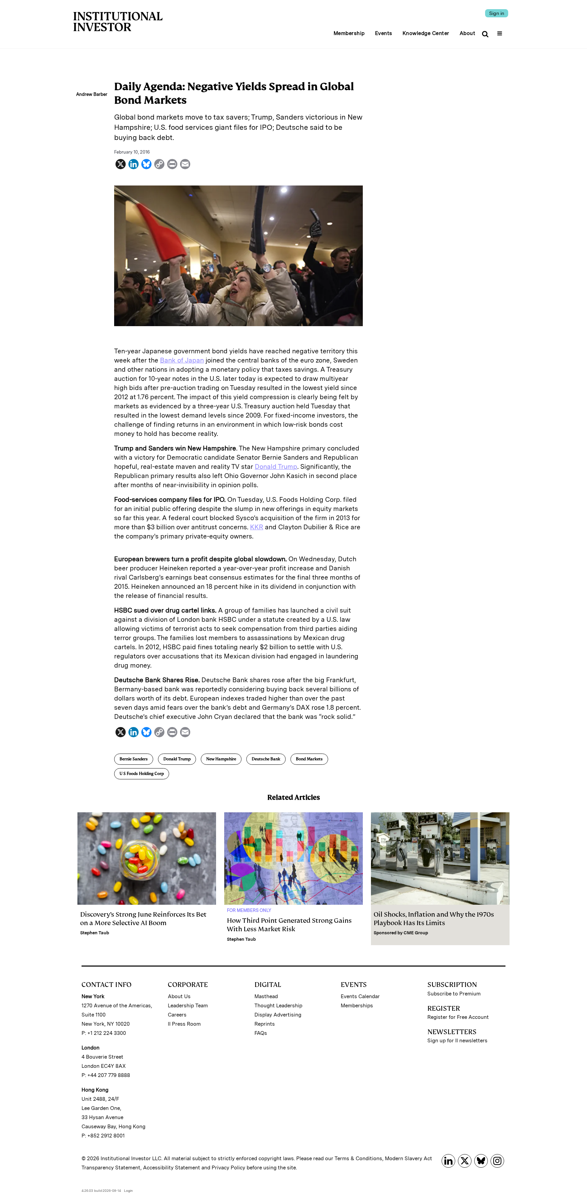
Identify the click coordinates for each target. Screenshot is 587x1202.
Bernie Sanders (134, 759)
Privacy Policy (228, 1168)
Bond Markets (309, 759)
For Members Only (249, 910)
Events (383, 33)
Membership (349, 33)
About (468, 33)
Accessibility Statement (171, 1168)
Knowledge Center (426, 33)
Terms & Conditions (358, 1158)
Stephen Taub (94, 932)
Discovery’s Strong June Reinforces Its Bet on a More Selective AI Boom (143, 918)
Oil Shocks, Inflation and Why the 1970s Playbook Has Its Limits (434, 918)
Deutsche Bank (266, 759)
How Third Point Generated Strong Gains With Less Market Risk (289, 924)
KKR (256, 527)
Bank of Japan (182, 360)
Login (128, 1190)
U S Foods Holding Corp (142, 773)
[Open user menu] (500, 31)
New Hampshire (221, 759)
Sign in (496, 13)
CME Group (416, 932)
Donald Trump (276, 467)
